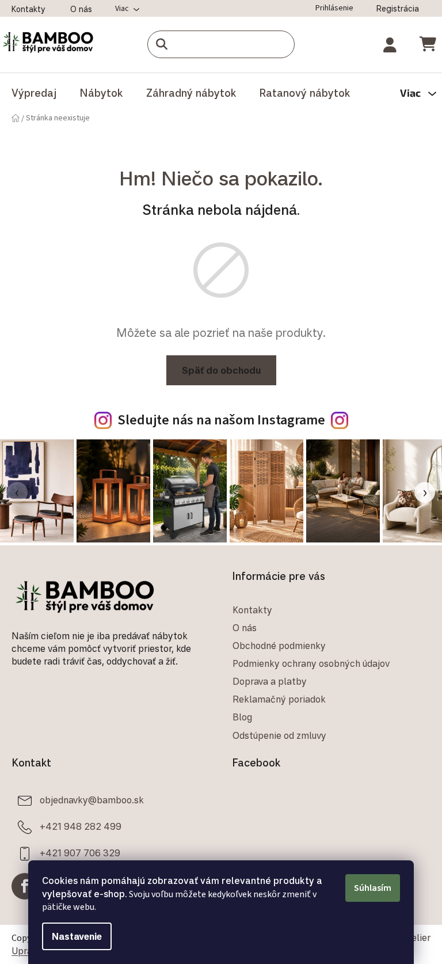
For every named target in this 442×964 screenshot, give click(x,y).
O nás (81, 9)
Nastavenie (73, 936)
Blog (238, 715)
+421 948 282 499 (80, 824)
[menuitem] (34, 92)
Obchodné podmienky (275, 643)
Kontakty (28, 9)
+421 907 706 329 (80, 850)
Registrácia (389, 8)
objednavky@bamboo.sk (92, 797)
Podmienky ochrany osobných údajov (307, 661)
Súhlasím (368, 888)
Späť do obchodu (216, 370)
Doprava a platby (265, 679)
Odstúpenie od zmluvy (275, 733)
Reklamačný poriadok (275, 697)
